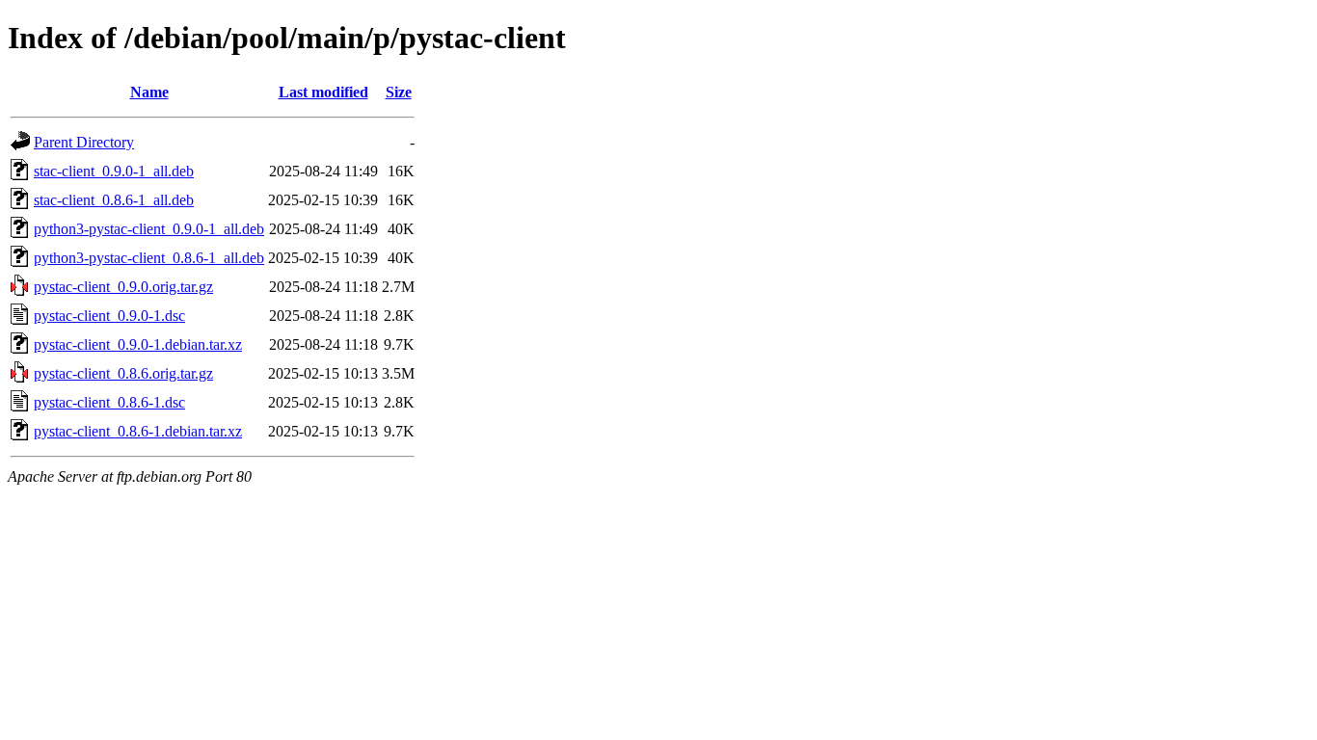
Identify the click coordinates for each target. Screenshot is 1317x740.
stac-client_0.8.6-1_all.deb (114, 200)
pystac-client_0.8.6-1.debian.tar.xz (138, 431)
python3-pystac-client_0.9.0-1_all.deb (149, 229)
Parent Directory (84, 142)
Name (149, 92)
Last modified (323, 92)
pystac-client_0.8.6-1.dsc (109, 402)
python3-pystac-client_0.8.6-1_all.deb (149, 258)
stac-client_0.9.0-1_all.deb (114, 171)
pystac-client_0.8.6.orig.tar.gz (123, 373)
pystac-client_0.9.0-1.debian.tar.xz (138, 344)
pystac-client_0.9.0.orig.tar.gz (123, 286)
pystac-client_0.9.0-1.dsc (109, 315)
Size (399, 92)
